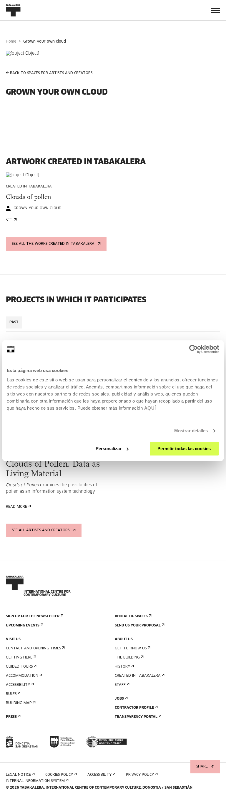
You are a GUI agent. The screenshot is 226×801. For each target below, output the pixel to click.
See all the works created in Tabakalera (53, 244)
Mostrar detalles (191, 430)
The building (127, 657)
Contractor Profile (134, 708)
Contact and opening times (33, 648)
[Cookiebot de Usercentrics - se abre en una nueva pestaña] (193, 349)
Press (11, 717)
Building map (19, 703)
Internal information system (35, 781)
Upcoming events (22, 625)
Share (202, 766)
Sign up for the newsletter (32, 616)
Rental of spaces (131, 616)
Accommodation (22, 676)
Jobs (119, 699)
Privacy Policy (140, 775)
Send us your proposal (138, 625)
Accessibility (18, 685)
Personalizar (109, 448)
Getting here (19, 657)
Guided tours (19, 666)
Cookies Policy (59, 775)
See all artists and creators (40, 530)
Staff (120, 685)
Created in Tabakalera (138, 676)
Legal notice (18, 775)
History (122, 666)
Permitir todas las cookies (184, 448)
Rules (11, 694)
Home (11, 41)
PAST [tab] (13, 322)
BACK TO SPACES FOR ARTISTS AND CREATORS (51, 73)
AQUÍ (150, 407)
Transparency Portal (136, 717)
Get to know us (131, 648)
